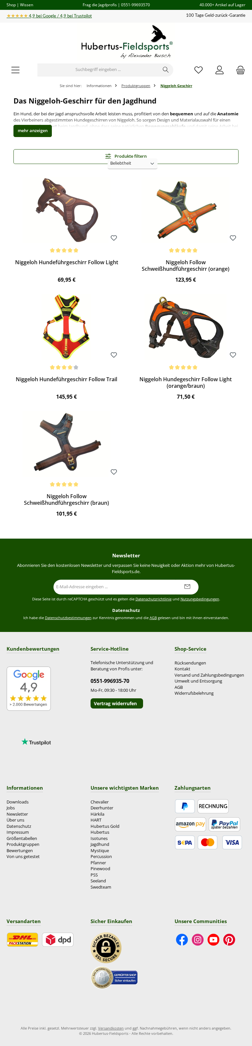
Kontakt (182, 669)
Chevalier (100, 802)
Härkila (97, 814)
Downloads (18, 802)
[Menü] (15, 70)
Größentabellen (22, 838)
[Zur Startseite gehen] (126, 42)
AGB (153, 617)
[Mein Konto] (219, 70)
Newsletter (17, 814)
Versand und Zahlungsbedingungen (209, 675)
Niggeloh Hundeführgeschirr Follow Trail (66, 379)
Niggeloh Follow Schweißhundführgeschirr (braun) (66, 499)
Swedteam (101, 887)
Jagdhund (100, 844)
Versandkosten (111, 1028)
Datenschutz (19, 826)
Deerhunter (102, 808)
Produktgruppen (23, 844)
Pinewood (100, 869)
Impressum (18, 832)
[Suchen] (165, 70)
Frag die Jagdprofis (100, 4)
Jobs (11, 808)
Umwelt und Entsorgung (198, 681)
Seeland (98, 881)
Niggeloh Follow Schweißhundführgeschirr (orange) (185, 265)
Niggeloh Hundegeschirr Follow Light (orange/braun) (185, 382)
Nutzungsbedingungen (199, 599)
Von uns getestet (23, 856)
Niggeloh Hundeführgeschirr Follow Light (66, 262)
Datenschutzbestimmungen (68, 617)
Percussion (101, 856)
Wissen (26, 4)
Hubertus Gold (105, 826)
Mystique (100, 850)
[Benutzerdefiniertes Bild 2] (114, 977)
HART (96, 820)
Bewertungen (20, 850)
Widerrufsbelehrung (194, 693)
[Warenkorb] (238, 70)
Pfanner (98, 863)
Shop (11, 4)
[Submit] (187, 587)
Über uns (15, 820)
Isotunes (99, 838)
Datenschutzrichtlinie (154, 599)
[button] (32, 131)
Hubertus (100, 832)
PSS (94, 875)
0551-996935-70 (110, 681)
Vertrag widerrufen (115, 703)
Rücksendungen (190, 663)
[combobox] (98, 70)
